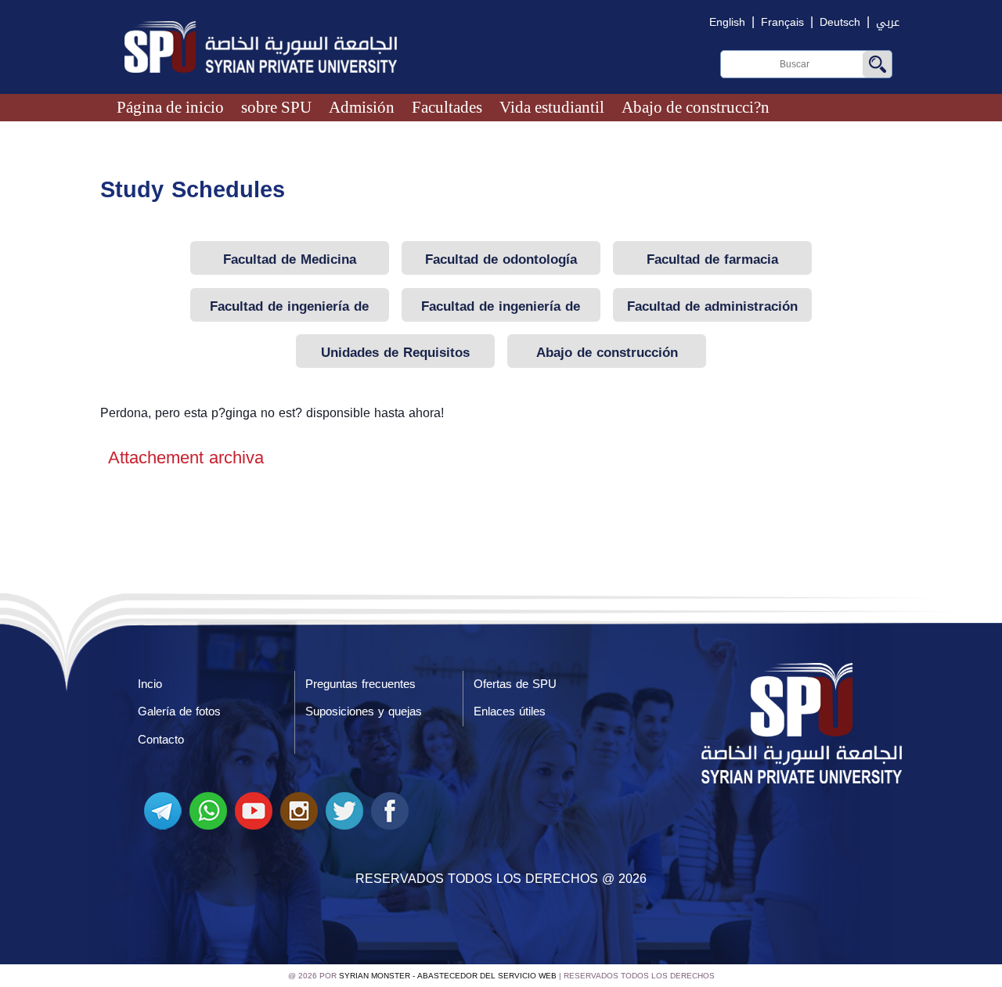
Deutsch (840, 22)
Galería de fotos (179, 711)
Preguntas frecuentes (360, 684)
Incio (150, 684)
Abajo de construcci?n (696, 107)
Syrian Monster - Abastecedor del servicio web (448, 975)
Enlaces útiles (510, 711)
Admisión (362, 107)
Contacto (161, 740)
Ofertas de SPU (515, 684)
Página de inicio (170, 107)
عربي (887, 22)
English (727, 22)
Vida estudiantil (551, 107)
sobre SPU (276, 107)
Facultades (447, 107)
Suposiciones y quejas (363, 711)
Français (782, 22)
